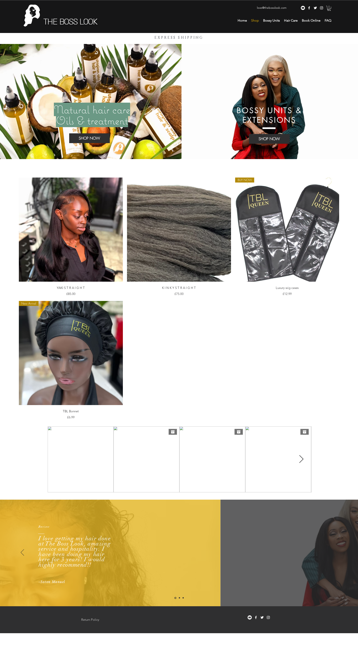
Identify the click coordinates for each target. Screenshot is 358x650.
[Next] (335, 552)
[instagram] (321, 8)
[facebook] (309, 8)
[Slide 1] (179, 598)
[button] (329, 8)
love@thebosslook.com (272, 8)
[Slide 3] (175, 598)
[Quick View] (71, 230)
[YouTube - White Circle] (303, 8)
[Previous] (22, 552)
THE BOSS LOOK (70, 21)
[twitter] (315, 8)
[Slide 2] (183, 598)
